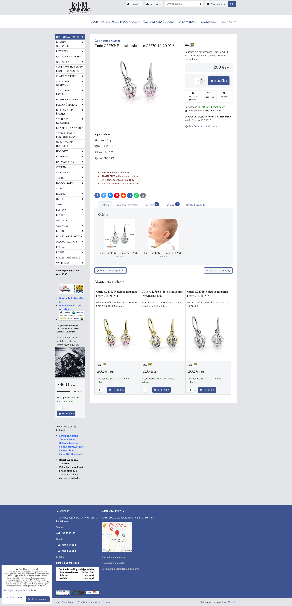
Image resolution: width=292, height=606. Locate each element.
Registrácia (155, 4)
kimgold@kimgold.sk (67, 563)
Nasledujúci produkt (216, 270)
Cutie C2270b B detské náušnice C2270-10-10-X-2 (207, 293)
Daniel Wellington (69, 236)
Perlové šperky (66, 104)
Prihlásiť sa (135, 4)
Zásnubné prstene (63, 92)
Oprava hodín (188, 21)
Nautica (61, 220)
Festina (61, 209)
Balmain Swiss (65, 161)
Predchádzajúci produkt (112, 270)
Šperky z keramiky (63, 120)
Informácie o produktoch (119, 21)
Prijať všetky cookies (37, 599)
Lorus (60, 252)
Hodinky (62, 151)
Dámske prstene (67, 99)
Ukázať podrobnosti (13, 597)
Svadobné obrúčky (63, 83)
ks (104, 390)
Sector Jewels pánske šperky (66, 135)
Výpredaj (62, 262)
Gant (59, 199)
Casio (60, 188)
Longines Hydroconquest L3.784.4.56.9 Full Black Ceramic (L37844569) (67, 328)
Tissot (60, 177)
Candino (62, 172)
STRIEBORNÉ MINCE (68, 257)
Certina (61, 167)
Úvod (94, 21)
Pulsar (61, 246)
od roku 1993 (83, 13)
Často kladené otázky (159, 21)
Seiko (59, 204)
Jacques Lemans (67, 241)
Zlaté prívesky (66, 76)
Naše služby (209, 21)
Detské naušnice (67, 36)
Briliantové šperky (64, 111)
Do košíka (220, 81)
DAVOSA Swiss (65, 183)
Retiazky (62, 51)
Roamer (61, 193)
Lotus (60, 215)
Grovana (62, 225)
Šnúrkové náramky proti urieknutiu (69, 68)
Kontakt (228, 21)
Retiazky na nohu (68, 56)
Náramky (62, 61)
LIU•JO (60, 230)
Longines (62, 156)
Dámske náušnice (62, 44)
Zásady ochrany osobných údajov (95, 602)
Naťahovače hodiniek (64, 144)
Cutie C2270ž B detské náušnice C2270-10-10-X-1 (162, 293)
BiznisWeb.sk (229, 602)
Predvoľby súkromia (65, 602)
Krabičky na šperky (70, 127)
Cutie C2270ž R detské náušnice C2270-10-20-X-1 (116, 293)
